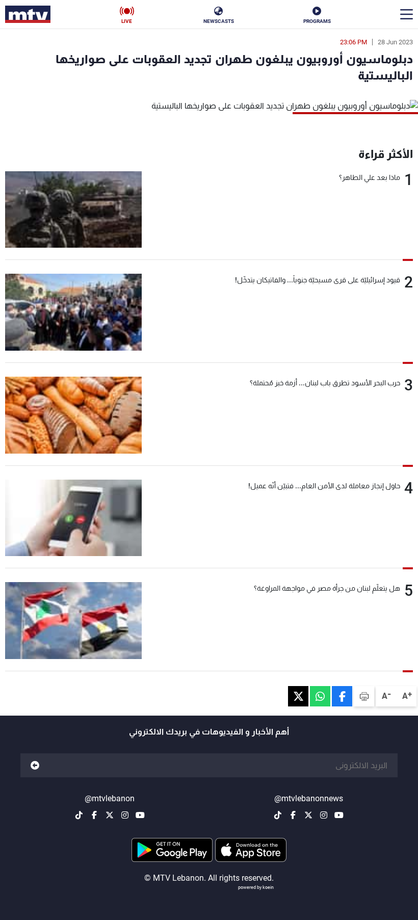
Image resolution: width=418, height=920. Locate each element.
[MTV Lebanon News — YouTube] (339, 815)
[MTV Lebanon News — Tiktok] (277, 815)
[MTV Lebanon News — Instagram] (323, 815)
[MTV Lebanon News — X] (308, 815)
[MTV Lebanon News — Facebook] (293, 815)
